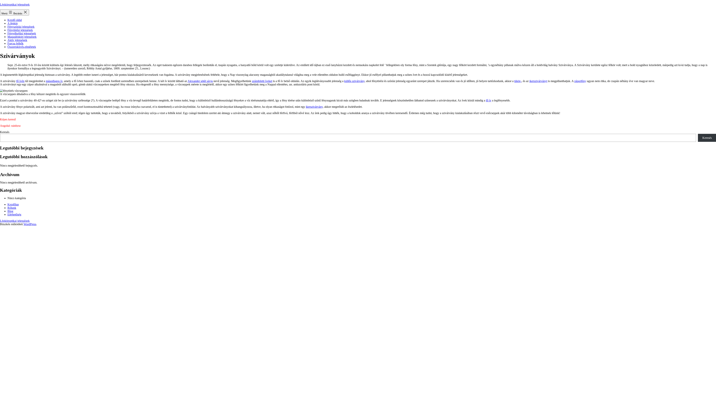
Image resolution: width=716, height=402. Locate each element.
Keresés (4, 132)
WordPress (29, 224)
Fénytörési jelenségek (20, 30)
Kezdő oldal (14, 20)
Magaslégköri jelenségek (22, 36)
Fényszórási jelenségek (20, 26)
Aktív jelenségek (17, 40)
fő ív (488, 100)
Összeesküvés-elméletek (21, 46)
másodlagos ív (54, 81)
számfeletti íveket (262, 81)
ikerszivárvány (314, 106)
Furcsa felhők (15, 43)
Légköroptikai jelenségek (15, 4)
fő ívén (20, 81)
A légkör (12, 23)
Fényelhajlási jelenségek (21, 33)
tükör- (517, 81)
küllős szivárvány (354, 81)
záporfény (580, 81)
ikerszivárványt (538, 81)
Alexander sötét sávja (200, 81)
